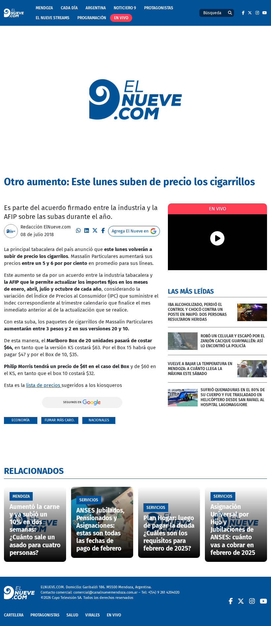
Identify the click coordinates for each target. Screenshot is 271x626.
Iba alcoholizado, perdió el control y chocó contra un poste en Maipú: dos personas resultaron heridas (197, 312)
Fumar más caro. (60, 420)
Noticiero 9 (125, 8)
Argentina (96, 8)
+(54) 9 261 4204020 (163, 592)
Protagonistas (158, 8)
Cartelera (13, 615)
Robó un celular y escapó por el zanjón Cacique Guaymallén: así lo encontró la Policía (233, 341)
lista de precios (43, 385)
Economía (20, 420)
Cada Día (69, 8)
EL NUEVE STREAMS (52, 18)
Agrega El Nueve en (130, 231)
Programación (91, 18)
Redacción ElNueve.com (45, 227)
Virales (92, 615)
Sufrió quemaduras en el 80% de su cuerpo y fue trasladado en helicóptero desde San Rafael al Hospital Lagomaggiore (233, 397)
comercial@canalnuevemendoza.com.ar (105, 592)
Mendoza (44, 8)
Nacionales (99, 420)
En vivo (121, 18)
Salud (72, 615)
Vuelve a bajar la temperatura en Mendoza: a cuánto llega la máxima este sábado (200, 368)
